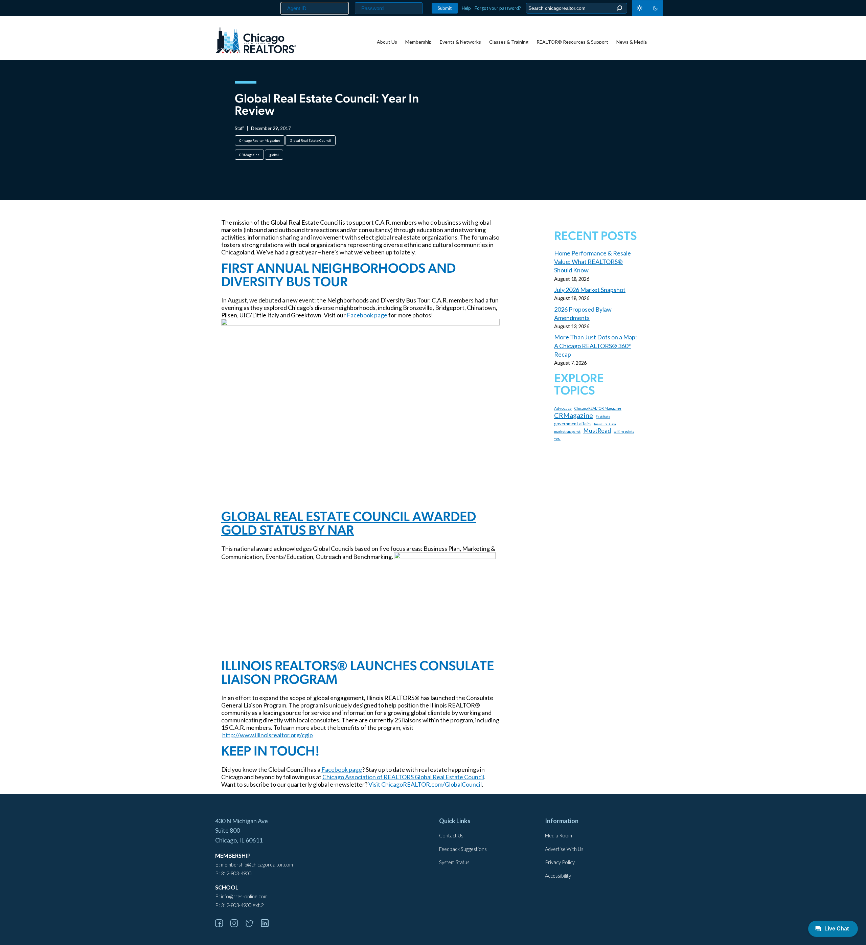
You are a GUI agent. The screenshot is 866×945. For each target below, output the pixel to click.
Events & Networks (460, 42)
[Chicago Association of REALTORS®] (255, 41)
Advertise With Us (564, 849)
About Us (387, 42)
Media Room (558, 835)
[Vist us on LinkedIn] (268, 925)
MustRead (597, 430)
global (274, 155)
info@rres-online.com (244, 896)
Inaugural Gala (605, 424)
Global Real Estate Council (310, 140)
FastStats (603, 416)
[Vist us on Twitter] (253, 925)
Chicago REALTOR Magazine (597, 408)
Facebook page (367, 315)
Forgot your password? (498, 8)
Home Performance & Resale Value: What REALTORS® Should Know (592, 261)
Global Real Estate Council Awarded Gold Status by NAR (348, 524)
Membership (418, 42)
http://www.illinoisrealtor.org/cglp (267, 735)
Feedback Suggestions (463, 849)
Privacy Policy (560, 862)
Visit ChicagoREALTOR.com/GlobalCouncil (425, 784)
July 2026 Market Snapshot (589, 289)
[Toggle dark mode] (647, 8)
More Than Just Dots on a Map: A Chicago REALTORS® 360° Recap (595, 345)
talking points (624, 431)
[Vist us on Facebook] (222, 925)
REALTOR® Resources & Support (572, 42)
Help (466, 8)
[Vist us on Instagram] (237, 925)
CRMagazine (249, 155)
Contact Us (451, 835)
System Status (454, 862)
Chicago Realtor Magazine (259, 140)
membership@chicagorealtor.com (257, 865)
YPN (557, 439)
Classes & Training (508, 42)
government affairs (572, 423)
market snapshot (567, 431)
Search (619, 8)
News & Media (631, 42)
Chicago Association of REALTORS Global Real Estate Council (403, 777)
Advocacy (563, 408)
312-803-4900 (236, 873)
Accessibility (558, 876)
